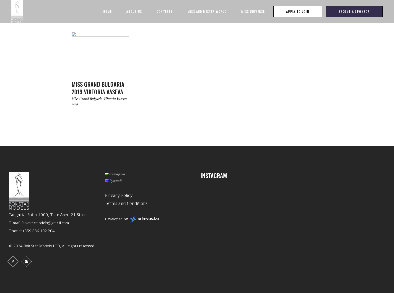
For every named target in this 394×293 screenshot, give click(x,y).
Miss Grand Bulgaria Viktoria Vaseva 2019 (99, 101)
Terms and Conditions (126, 203)
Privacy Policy (119, 195)
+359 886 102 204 (39, 230)
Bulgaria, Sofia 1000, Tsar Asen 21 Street (48, 215)
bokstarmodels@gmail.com (45, 222)
